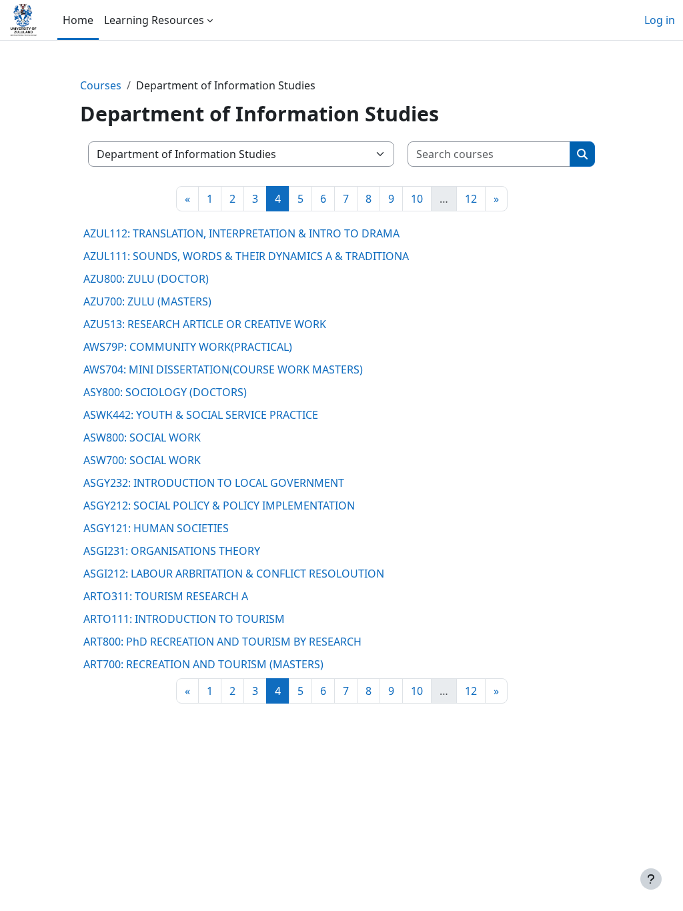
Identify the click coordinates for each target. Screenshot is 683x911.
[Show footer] (651, 879)
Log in (659, 20)
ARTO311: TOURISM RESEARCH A (165, 596)
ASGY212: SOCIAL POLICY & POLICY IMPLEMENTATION (219, 505)
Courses (100, 85)
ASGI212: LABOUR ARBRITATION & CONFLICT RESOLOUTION (233, 573)
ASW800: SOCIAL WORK (142, 437)
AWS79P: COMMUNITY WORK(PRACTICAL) (187, 346)
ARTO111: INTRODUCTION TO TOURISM (184, 619)
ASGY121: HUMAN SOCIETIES (156, 528)
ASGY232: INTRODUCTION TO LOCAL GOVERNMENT (213, 483)
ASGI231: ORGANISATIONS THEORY (171, 551)
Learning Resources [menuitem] (154, 20)
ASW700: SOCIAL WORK (142, 460)
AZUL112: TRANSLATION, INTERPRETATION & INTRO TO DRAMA (241, 233)
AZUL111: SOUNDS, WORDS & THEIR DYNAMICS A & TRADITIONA (246, 256)
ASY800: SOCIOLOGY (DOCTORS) (165, 392)
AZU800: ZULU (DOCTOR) (146, 278)
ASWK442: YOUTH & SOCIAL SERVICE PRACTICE (200, 414)
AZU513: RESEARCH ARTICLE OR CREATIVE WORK (204, 324)
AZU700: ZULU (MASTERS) (147, 301)
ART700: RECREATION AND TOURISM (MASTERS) (203, 664)
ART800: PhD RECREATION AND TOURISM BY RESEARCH (222, 641)
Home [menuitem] (78, 20)
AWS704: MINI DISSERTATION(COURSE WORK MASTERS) (223, 369)
